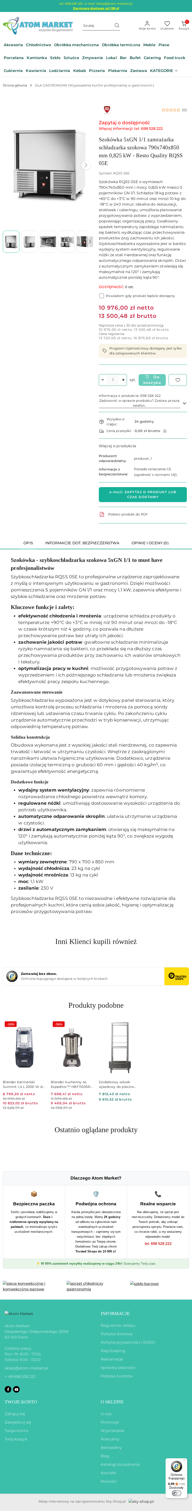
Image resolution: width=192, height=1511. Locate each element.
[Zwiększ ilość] (123, 380)
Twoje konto (16, 1430)
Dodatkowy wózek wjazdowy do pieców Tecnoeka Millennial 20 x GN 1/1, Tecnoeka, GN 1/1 (119, 1084)
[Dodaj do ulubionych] (178, 380)
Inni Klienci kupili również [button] (96, 941)
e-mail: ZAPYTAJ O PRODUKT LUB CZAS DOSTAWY (143, 494)
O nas (106, 1414)
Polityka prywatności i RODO (128, 1342)
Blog (105, 1456)
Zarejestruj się (18, 1422)
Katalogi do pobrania (120, 1464)
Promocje (110, 1422)
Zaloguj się (15, 1414)
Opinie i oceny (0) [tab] (150, 543)
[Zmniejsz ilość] (102, 380)
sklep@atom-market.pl (26, 1368)
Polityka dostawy (117, 1334)
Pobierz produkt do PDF (128, 514)
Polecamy (110, 1439)
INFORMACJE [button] (115, 1313)
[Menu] (184, 1461)
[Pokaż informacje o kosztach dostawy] (164, 431)
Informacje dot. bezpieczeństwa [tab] (82, 543)
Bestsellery (111, 1447)
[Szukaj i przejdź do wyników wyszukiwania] (117, 25)
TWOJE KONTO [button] (21, 1401)
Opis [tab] (28, 543)
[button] (164, 71)
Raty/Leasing (113, 1351)
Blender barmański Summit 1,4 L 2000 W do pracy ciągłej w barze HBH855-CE (23, 1084)
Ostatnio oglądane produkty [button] (96, 1129)
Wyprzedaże (113, 1430)
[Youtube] (16, 1389)
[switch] (176, 1493)
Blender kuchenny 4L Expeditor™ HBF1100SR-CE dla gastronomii (71, 1084)
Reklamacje (112, 1359)
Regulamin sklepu (118, 1325)
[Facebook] (8, 1389)
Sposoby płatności (118, 1367)
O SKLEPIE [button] (112, 1401)
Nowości (109, 1481)
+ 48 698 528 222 (20, 1376)
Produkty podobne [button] (96, 1005)
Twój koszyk (16, 1439)
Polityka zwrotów (117, 1376)
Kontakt (108, 1473)
